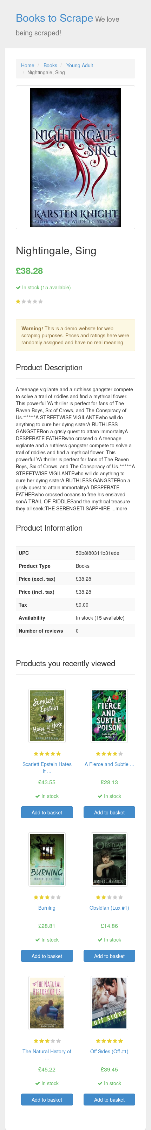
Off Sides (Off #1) (109, 1051)
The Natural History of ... (46, 1055)
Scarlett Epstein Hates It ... (47, 767)
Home (27, 65)
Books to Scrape (54, 17)
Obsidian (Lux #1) (109, 907)
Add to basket (47, 812)
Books (50, 65)
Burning (46, 907)
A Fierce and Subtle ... (109, 763)
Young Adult (79, 65)
